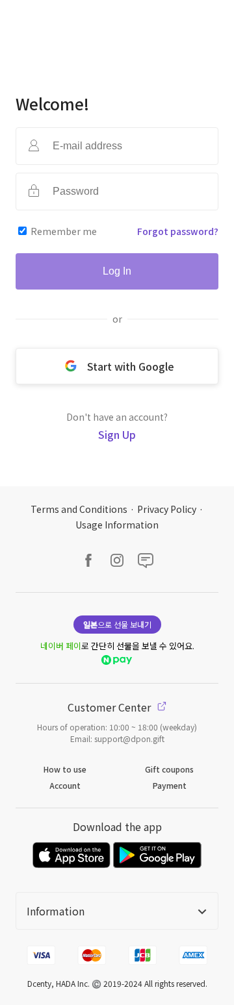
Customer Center (110, 707)
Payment (170, 785)
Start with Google (130, 366)
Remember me (64, 231)
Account (65, 785)
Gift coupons (169, 769)
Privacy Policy (166, 509)
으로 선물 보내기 (117, 624)
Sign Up (117, 434)
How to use (65, 769)
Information (55, 911)
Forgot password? (177, 231)
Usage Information (117, 524)
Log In (117, 271)
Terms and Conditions (79, 509)
